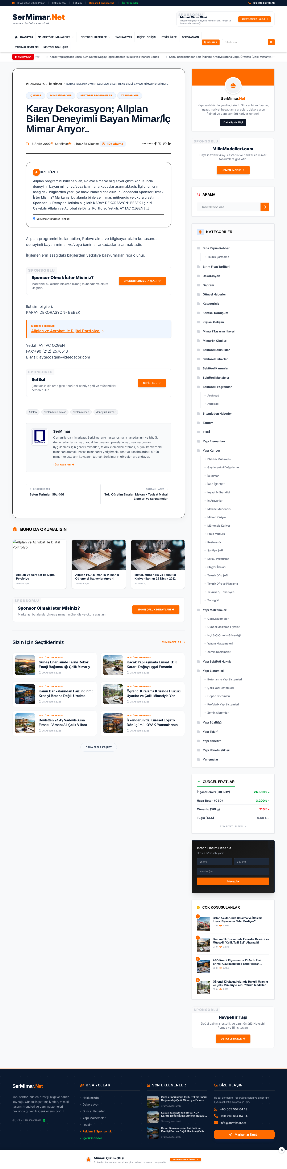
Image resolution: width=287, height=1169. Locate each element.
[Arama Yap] (271, 42)
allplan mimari (81, 412)
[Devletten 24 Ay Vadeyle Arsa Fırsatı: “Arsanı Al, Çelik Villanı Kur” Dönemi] (25, 723)
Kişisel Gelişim (146, 37)
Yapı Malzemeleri (26, 47)
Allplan (33, 412)
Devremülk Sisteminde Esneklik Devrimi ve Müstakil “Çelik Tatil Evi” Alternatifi (241, 941)
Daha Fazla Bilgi (233, 122)
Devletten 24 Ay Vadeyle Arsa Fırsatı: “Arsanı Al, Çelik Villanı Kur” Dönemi (63, 724)
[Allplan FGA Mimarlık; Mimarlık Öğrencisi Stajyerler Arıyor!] (99, 555)
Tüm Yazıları (62, 464)
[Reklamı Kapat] (282, 1150)
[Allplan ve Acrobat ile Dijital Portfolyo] (39, 555)
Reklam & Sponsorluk (101, 2)
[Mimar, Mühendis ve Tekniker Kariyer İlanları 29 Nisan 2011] (158, 555)
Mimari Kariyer (60, 95)
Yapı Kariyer (123, 37)
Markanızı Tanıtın (246, 1134)
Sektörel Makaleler (56, 37)
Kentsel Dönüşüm (55, 47)
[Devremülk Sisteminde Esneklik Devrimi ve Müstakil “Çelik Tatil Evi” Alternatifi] (203, 945)
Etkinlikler (169, 37)
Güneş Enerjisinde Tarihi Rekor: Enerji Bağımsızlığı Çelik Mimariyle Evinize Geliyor (66, 666)
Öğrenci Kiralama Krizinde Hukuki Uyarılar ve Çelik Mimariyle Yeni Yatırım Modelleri (153, 695)
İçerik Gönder (130, 2)
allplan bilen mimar (55, 412)
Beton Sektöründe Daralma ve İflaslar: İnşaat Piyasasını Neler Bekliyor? (237, 919)
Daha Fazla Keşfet (99, 747)
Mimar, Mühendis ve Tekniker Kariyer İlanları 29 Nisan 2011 (155, 576)
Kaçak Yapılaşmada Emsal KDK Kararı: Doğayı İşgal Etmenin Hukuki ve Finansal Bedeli (81, 56)
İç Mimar (55, 83)
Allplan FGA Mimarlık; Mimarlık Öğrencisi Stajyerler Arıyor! (97, 576)
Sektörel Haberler (94, 37)
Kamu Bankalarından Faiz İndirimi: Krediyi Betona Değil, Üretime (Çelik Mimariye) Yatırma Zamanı (208, 56)
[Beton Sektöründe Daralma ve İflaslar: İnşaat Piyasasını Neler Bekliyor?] (203, 924)
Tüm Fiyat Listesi (232, 826)
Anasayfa (26, 37)
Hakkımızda (59, 2)
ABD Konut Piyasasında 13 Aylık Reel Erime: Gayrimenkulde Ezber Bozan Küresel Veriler (237, 962)
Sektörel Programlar (96, 95)
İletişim (77, 2)
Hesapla (233, 881)
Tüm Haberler (172, 642)
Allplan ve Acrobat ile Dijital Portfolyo (65, 331)
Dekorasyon (190, 37)
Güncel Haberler (94, 1111)
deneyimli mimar (105, 412)
